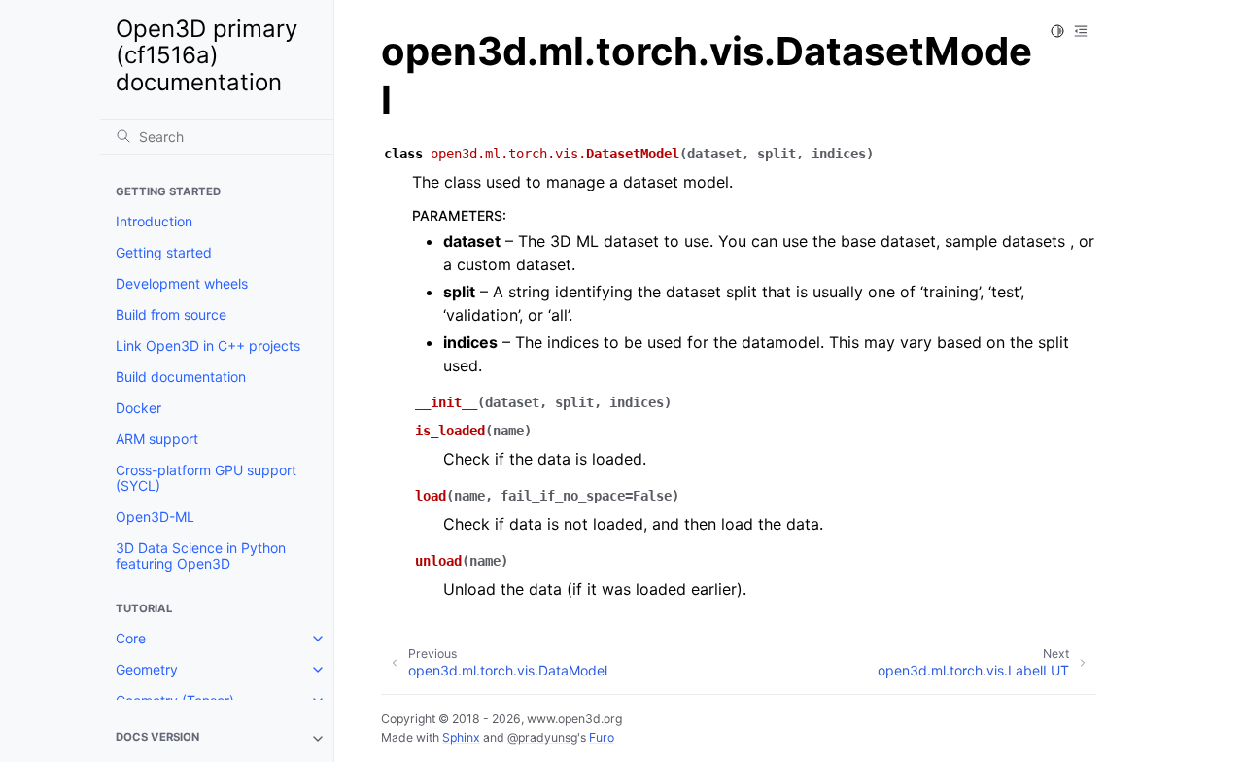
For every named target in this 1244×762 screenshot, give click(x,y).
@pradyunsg (542, 737)
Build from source (171, 314)
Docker (138, 407)
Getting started (164, 252)
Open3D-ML (155, 516)
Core (131, 638)
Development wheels (182, 283)
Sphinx (461, 737)
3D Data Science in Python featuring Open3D (201, 555)
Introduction (154, 221)
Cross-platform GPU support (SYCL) (206, 478)
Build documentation (181, 376)
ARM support (157, 439)
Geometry (147, 669)
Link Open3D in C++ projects (208, 345)
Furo (601, 737)
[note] (216, 738)
